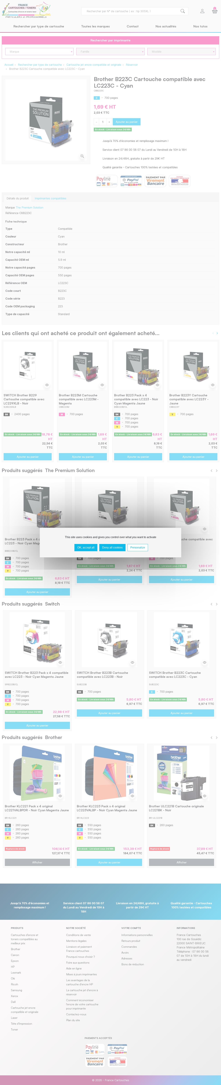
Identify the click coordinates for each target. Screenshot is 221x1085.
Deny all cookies (112, 547)
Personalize (137, 547)
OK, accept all (85, 547)
